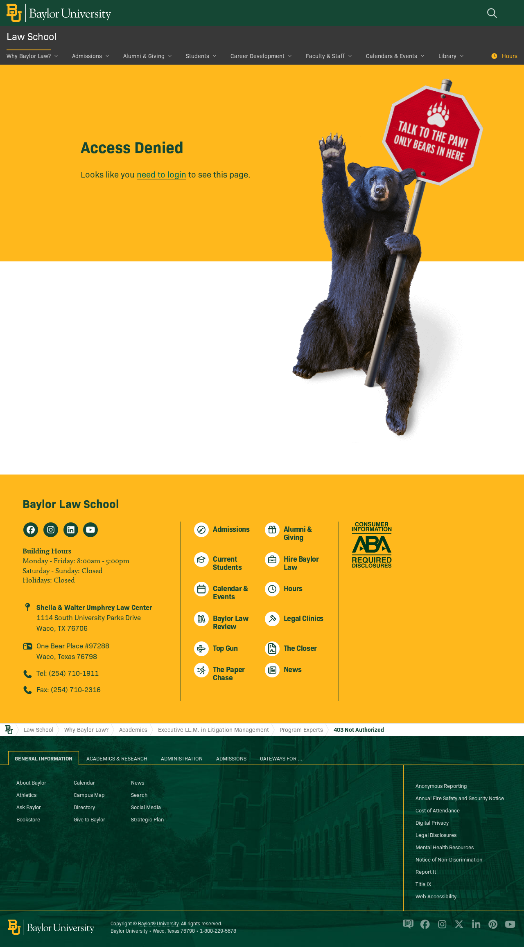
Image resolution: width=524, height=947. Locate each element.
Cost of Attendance (438, 810)
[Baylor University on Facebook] (423, 927)
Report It (426, 871)
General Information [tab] (43, 758)
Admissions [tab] (231, 758)
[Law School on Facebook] (31, 530)
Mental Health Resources (445, 846)
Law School (31, 36)
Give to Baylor (89, 819)
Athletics (26, 794)
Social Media (146, 806)
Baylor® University (158, 923)
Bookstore (28, 819)
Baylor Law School (71, 503)
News (137, 782)
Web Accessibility (436, 896)
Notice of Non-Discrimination (449, 859)
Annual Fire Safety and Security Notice (460, 797)
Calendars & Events (391, 56)
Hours (509, 56)
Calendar (84, 782)
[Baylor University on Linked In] (474, 927)
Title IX (423, 883)
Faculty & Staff (325, 56)
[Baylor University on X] (457, 927)
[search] (493, 13)
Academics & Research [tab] (116, 758)
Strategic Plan (147, 819)
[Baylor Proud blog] (406, 927)
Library (447, 56)
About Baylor (31, 782)
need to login (161, 174)
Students (197, 56)
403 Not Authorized (359, 729)
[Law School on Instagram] (51, 530)
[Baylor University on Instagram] (440, 927)
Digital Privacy (432, 822)
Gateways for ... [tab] (281, 758)
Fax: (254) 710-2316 (68, 689)
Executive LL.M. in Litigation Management (213, 729)
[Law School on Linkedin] (71, 530)
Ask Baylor (28, 806)
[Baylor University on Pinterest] (491, 927)
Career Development (257, 56)
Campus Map (89, 794)
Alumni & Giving (144, 56)
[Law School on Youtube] (90, 530)
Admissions (87, 56)
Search (139, 794)
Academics (133, 729)
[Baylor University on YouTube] (508, 927)
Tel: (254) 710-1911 (67, 672)
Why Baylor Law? (29, 56)
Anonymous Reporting (441, 785)
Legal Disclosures (436, 834)
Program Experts (301, 729)
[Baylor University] (57, 13)
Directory (84, 806)
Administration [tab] (182, 758)
